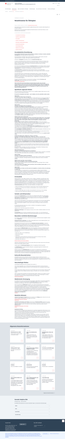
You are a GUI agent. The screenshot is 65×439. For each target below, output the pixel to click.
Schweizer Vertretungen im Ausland (38, 426)
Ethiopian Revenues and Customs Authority (22, 240)
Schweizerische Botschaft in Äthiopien (21, 299)
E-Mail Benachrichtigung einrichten (32, 25)
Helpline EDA (17, 300)
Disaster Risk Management (19, 276)
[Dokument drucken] (57, 14)
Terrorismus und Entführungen (20, 81)
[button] (8, 9)
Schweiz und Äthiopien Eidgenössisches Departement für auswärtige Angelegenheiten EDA (25, 4)
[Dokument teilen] (59, 14)
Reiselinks (16, 292)
